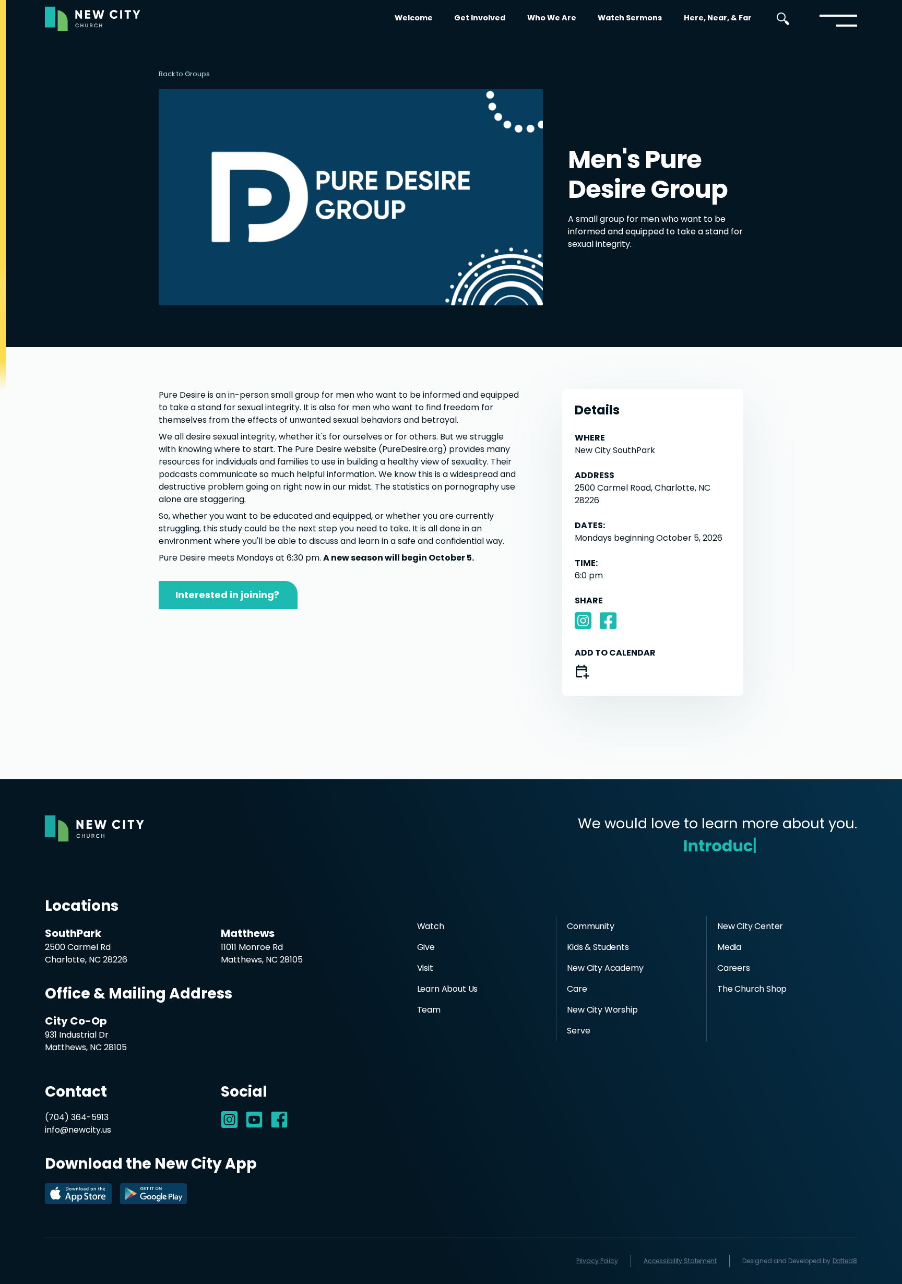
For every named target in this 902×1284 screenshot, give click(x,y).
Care (577, 989)
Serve (578, 1031)
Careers (733, 968)
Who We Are (551, 18)
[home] (92, 18)
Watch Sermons (630, 18)
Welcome (414, 18)
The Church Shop (752, 989)
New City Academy (605, 968)
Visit (425, 968)
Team (429, 1010)
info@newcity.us (78, 1130)
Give (426, 947)
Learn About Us (447, 989)
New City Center (750, 926)
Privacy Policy (597, 1260)
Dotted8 (845, 1260)
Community (590, 926)
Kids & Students (597, 947)
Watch (430, 926)
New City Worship (602, 1010)
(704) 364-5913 (77, 1117)
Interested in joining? (227, 594)
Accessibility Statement (680, 1260)
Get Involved (479, 18)
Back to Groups (184, 73)
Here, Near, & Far (718, 18)
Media (729, 947)
